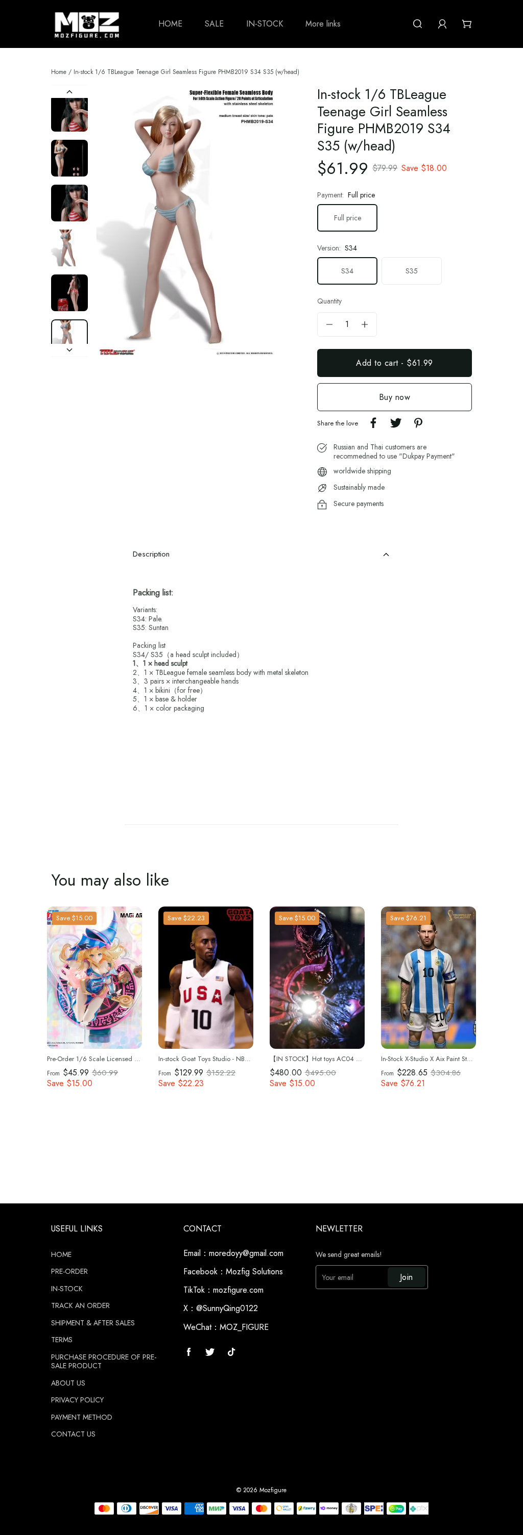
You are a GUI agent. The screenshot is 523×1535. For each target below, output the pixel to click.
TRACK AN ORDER (80, 1306)
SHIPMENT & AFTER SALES (93, 1323)
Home (58, 72)
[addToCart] (394, 363)
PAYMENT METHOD (81, 1417)
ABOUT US (68, 1383)
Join (406, 1277)
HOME (61, 1255)
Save (74, 918)
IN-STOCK (67, 1289)
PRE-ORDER (69, 1271)
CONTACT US (73, 1434)
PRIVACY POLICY (77, 1400)
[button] (115, 221)
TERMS (62, 1340)
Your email (337, 1277)
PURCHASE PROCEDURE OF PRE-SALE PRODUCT (103, 1362)
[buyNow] (394, 397)
